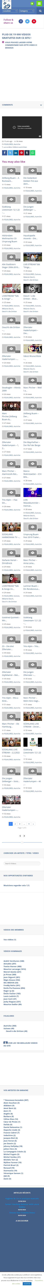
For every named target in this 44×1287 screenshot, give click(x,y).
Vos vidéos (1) (10, 939)
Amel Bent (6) (10, 1108)
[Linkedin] (15, 152)
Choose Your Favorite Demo (22, 1212)
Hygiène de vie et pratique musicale (22, 1198)
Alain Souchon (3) (12, 1103)
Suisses (38, 274)
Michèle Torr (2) (11, 1160)
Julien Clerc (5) (10, 1149)
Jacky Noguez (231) (12, 1001)
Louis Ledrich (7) (11, 996)
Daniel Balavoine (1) (13, 1127)
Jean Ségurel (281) (12, 977)
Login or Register (32, 3)
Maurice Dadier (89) (13, 1004)
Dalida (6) (8, 1124)
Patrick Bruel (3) (11, 1165)
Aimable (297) (10, 963)
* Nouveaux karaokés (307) (16, 1100)
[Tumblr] (27, 152)
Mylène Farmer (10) (12, 1162)
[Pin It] (21, 152)
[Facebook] (4, 152)
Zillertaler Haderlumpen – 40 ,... (32, 781)
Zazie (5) (7, 1178)
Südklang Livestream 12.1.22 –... (11, 209)
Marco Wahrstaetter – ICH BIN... (32, 474)
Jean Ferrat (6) (10, 1141)
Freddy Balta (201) (12, 985)
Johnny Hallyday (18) (13, 1146)
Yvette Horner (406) (12, 966)
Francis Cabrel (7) (11, 1132)
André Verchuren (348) (14, 961)
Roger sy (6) (9, 991)
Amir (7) (7, 1111)
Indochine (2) (10, 1135)
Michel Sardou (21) (12, 1157)
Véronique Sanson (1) (13, 1173)
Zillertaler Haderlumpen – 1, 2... (10, 445)
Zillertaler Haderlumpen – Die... (30, 330)
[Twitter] (10, 152)
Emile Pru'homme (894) (14, 988)
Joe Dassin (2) (10, 1143)
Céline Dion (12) (11, 1119)
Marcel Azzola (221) (12, 972)
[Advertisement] (22, 73)
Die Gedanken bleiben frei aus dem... (30, 181)
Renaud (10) (9, 1168)
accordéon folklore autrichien (15, 147)
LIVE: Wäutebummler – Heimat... (31, 502)
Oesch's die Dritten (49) (16, 1031)
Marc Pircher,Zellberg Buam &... (9, 416)
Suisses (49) (9, 1028)
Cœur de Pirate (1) (12, 1122)
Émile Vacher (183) (12, 993)
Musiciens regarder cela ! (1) (16, 885)
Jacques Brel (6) (11, 1138)
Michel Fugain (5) (11, 1154)
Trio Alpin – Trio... (31, 646)
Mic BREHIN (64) (11, 982)
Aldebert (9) (9, 1105)
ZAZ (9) (7, 1176)
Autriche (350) (10, 1026)
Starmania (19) (10, 1170)
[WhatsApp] (32, 152)
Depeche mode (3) (12, 1130)
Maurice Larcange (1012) (15, 969)
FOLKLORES (8, 144)
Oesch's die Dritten (30, 280)
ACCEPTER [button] (27, 1284)
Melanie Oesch (29, 277)
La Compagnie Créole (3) (15, 1151)
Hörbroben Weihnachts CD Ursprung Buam (9, 238)
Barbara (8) (9, 1116)
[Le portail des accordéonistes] (6, 7)
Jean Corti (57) (10, 999)
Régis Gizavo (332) (12, 980)
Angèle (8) (8, 1113)
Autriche (17, 144)
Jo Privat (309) (10, 974)
